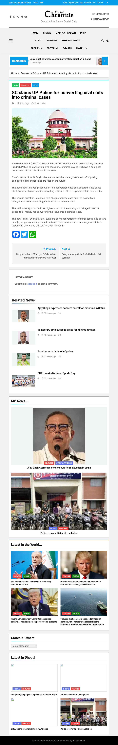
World (38, 40)
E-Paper (67, 48)
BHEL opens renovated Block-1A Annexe (29, 729)
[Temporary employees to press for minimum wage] (90, 62)
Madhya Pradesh (66, 32)
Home (35, 32)
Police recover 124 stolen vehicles (59, 533)
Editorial (52, 48)
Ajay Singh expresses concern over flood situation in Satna (50, 59)
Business (52, 40)
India (83, 32)
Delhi (15, 85)
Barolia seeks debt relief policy (55, 351)
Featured (25, 85)
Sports (35, 48)
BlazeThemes (79, 740)
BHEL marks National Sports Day (56, 373)
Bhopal (46, 32)
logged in (32, 284)
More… (80, 48)
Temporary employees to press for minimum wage (85, 3)
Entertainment (71, 40)
